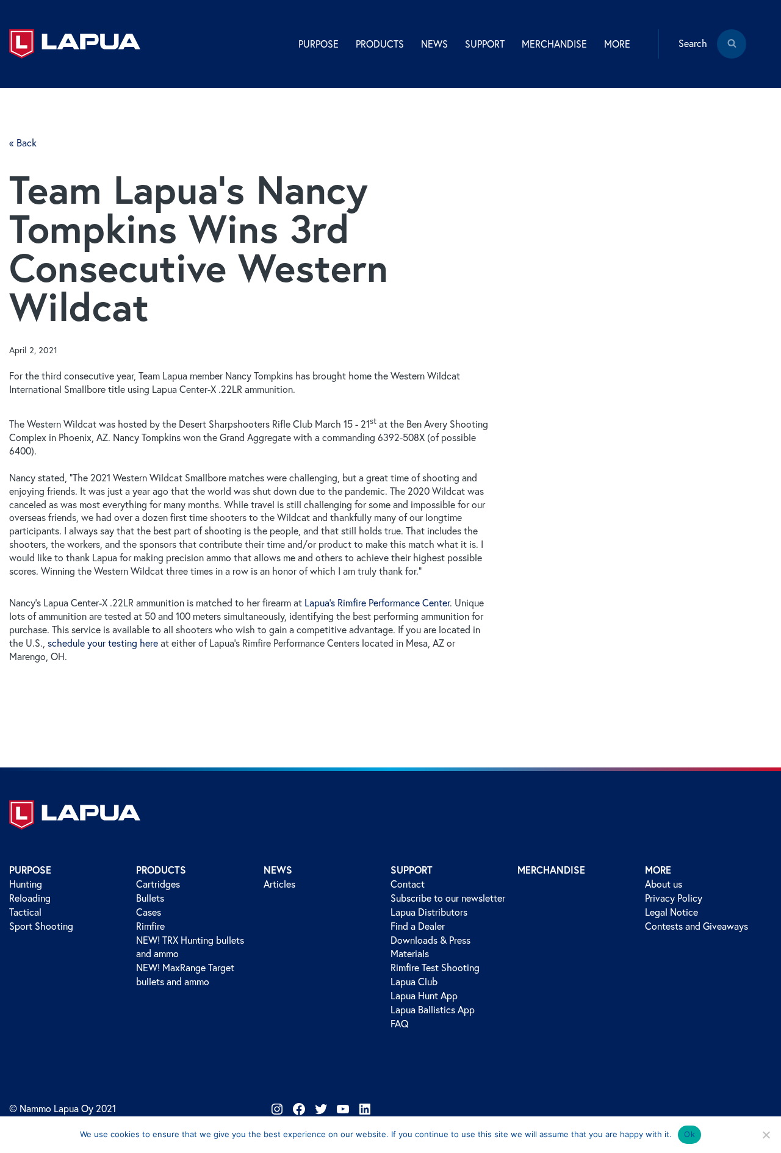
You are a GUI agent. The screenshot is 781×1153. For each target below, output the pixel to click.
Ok (689, 1134)
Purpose (30, 869)
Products (161, 869)
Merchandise (554, 44)
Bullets (150, 898)
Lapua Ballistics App (432, 1010)
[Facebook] (299, 1109)
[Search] (731, 52)
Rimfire (150, 926)
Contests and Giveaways (696, 926)
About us (663, 884)
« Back (23, 143)
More (658, 869)
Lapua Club (413, 981)
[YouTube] (343, 1109)
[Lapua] (74, 44)
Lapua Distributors (428, 912)
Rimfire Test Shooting (435, 967)
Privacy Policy (673, 898)
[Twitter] (321, 1109)
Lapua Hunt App (424, 996)
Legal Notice (671, 912)
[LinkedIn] (365, 1109)
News (278, 869)
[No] (766, 1135)
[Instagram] (277, 1109)
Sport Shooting (41, 926)
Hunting (25, 884)
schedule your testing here (103, 643)
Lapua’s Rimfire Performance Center (377, 603)
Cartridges (158, 884)
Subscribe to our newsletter (447, 898)
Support (411, 869)
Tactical (25, 912)
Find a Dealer (417, 926)
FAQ (399, 1024)
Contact (407, 884)
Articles (279, 884)
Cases (148, 912)
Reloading (30, 898)
